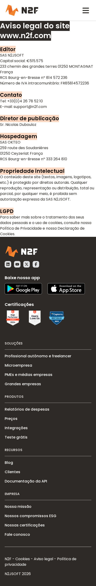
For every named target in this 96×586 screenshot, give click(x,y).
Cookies (22, 559)
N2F (8, 559)
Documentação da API (26, 481)
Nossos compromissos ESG (30, 516)
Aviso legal (43, 559)
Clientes (12, 472)
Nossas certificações (25, 525)
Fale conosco (17, 534)
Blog (9, 462)
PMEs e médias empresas (28, 374)
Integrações (16, 428)
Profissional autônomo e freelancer (38, 356)
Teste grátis (16, 437)
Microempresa (18, 365)
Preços (11, 418)
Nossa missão (18, 506)
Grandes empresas (23, 384)
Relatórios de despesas (27, 409)
